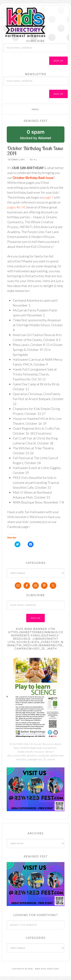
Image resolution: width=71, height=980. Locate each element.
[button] (35, 109)
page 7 (48, 197)
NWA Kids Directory (36, 22)
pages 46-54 (16, 207)
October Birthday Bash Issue (33, 178)
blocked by (41, 136)
